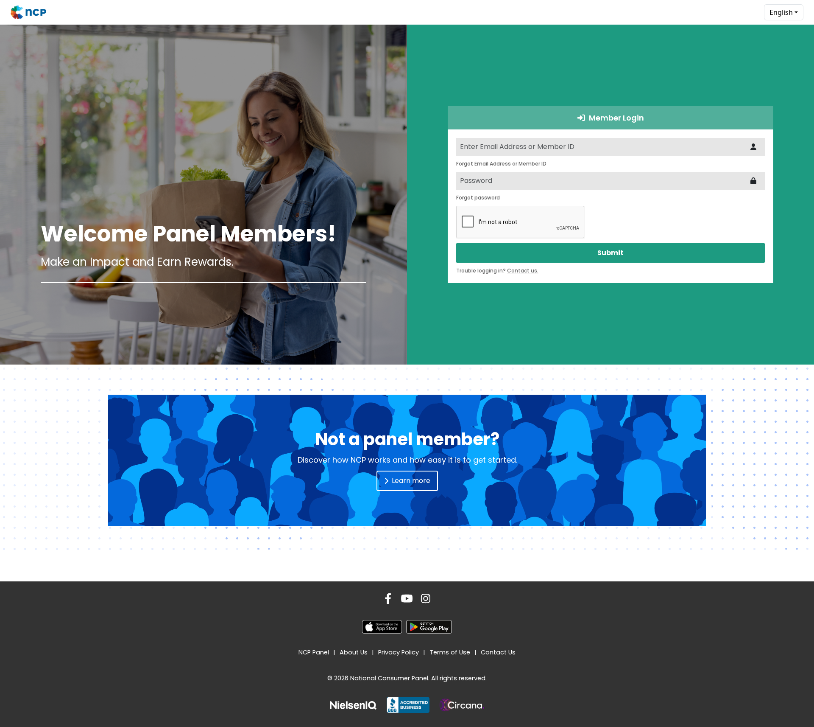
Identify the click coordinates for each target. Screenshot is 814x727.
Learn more (411, 481)
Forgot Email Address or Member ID (501, 163)
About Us (354, 652)
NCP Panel (313, 652)
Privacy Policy (398, 652)
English (781, 12)
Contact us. (522, 270)
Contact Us (498, 652)
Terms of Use (449, 652)
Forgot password (478, 197)
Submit (610, 253)
